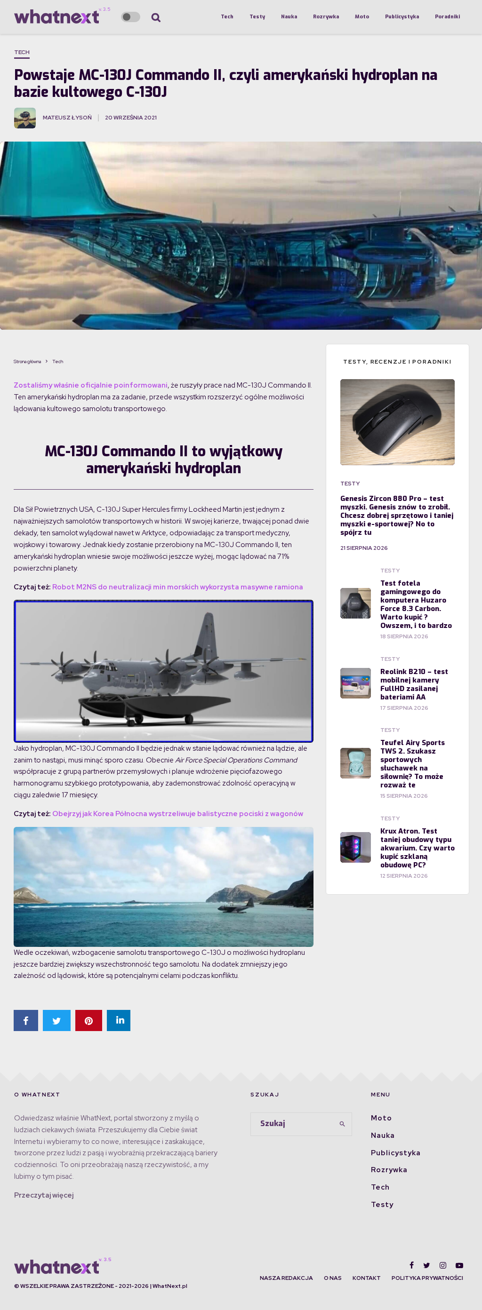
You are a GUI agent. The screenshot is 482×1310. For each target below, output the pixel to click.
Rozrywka (326, 16)
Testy (257, 16)
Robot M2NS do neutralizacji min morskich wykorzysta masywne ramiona (177, 587)
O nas (333, 1278)
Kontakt (367, 1278)
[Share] (26, 1020)
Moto (362, 16)
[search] (342, 1124)
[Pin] (88, 1020)
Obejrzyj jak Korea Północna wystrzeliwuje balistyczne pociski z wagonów (177, 813)
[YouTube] (459, 1265)
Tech (227, 16)
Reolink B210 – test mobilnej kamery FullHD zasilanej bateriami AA (414, 684)
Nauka (289, 16)
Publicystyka (402, 16)
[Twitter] (426, 1265)
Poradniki (447, 16)
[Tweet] (57, 1020)
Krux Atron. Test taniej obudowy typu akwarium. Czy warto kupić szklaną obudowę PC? (417, 848)
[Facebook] (411, 1265)
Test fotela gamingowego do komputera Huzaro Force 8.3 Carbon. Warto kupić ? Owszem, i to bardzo (416, 604)
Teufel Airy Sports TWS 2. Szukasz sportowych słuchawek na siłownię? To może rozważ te (412, 763)
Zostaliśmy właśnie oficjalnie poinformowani (91, 385)
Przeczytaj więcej (43, 1195)
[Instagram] (443, 1265)
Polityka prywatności (427, 1278)
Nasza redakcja (286, 1278)
